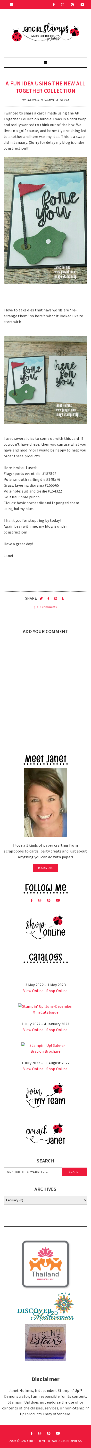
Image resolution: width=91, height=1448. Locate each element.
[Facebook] (54, 4)
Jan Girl (27, 1440)
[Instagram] (63, 4)
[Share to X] (42, 598)
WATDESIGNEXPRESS (66, 1440)
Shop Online (56, 990)
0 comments (48, 607)
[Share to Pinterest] (56, 598)
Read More (45, 868)
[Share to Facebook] (49, 598)
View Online (33, 990)
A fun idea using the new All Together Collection (45, 87)
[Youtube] (83, 4)
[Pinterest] (72, 4)
